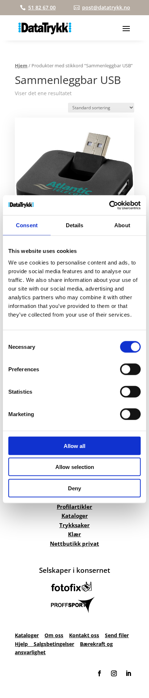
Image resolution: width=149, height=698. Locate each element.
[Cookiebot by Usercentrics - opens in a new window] (109, 205)
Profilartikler (74, 506)
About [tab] (122, 225)
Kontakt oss (84, 635)
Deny (74, 488)
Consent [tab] (27, 225)
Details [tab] (75, 225)
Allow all (74, 446)
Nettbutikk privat (74, 543)
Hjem (21, 65)
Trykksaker (74, 525)
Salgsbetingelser (54, 643)
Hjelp (24, 643)
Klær (74, 534)
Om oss (53, 635)
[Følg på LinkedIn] (128, 673)
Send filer (117, 635)
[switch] (130, 369)
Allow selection (74, 467)
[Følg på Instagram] (114, 673)
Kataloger (74, 515)
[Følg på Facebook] (99, 673)
